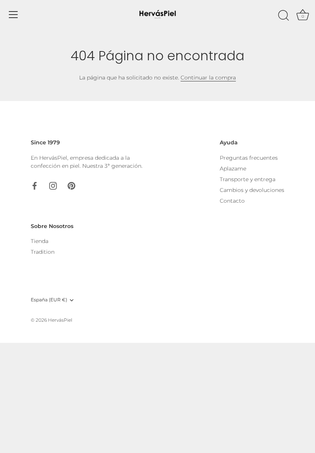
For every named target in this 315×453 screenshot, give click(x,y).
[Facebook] (34, 185)
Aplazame (233, 168)
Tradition (43, 251)
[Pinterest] (71, 185)
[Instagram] (53, 185)
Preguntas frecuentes (249, 157)
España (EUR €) (49, 300)
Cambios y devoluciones (252, 190)
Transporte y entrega (247, 179)
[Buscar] (283, 15)
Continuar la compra (208, 77)
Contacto (232, 200)
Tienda (39, 241)
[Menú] (13, 14)
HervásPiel (60, 320)
